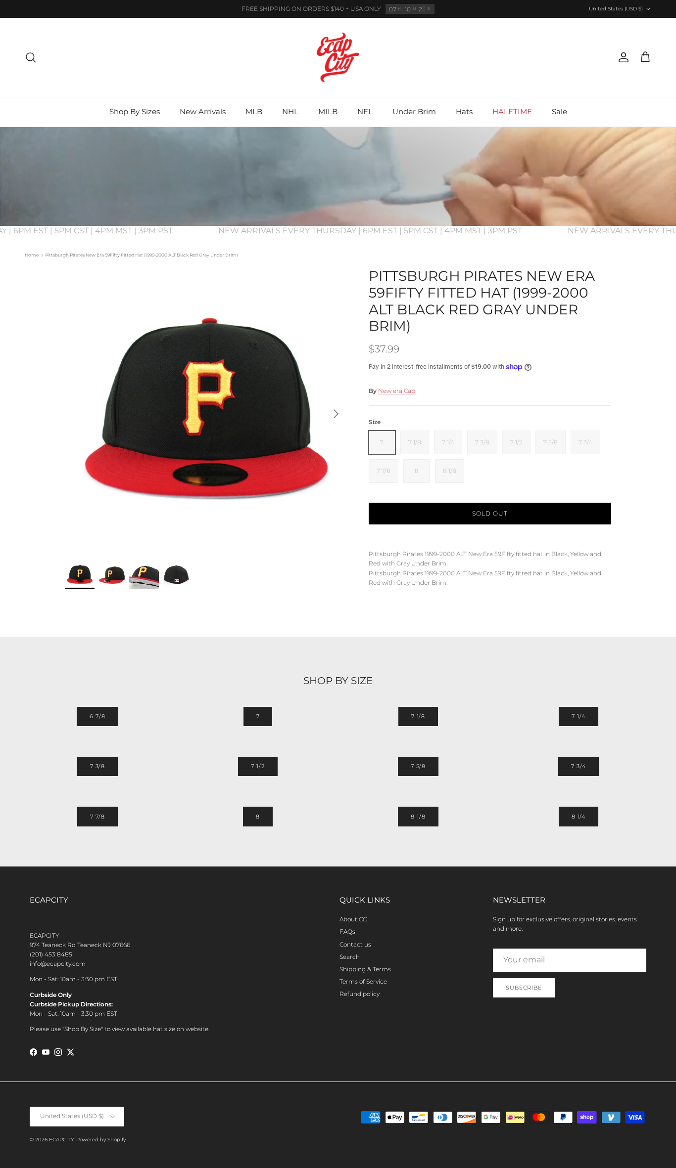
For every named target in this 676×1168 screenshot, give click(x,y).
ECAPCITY (61, 1139)
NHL (290, 111)
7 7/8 (97, 816)
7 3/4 (578, 766)
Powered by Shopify (101, 1139)
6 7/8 (97, 716)
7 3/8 (97, 766)
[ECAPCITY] (338, 57)
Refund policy (359, 993)
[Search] (31, 57)
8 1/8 (418, 816)
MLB (253, 111)
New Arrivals (203, 111)
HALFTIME (512, 111)
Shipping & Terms (365, 969)
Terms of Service (363, 981)
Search (349, 956)
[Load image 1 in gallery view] (206, 409)
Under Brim (414, 111)
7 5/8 (418, 766)
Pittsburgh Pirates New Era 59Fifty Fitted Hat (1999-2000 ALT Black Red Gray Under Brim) (141, 255)
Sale (559, 111)
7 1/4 (578, 716)
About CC (353, 919)
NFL (365, 111)
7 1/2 (257, 766)
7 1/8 (418, 716)
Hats (464, 111)
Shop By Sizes (134, 111)
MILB (328, 111)
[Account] (621, 57)
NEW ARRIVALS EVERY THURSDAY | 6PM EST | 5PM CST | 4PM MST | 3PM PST (388, 230)
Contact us (355, 944)
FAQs (347, 931)
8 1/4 (578, 816)
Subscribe (524, 987)
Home (32, 255)
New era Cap (396, 390)
